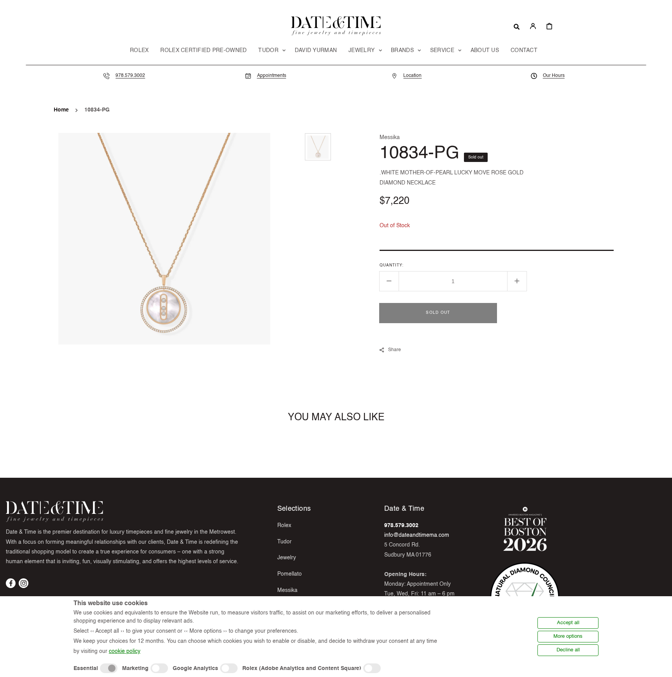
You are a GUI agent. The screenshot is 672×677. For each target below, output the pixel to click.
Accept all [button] (568, 622)
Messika (287, 590)
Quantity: (392, 265)
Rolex (284, 525)
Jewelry (286, 557)
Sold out (438, 312)
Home (61, 110)
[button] (517, 26)
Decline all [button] (568, 650)
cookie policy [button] (124, 651)
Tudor (284, 542)
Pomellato (289, 574)
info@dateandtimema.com (416, 535)
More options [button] (568, 636)
